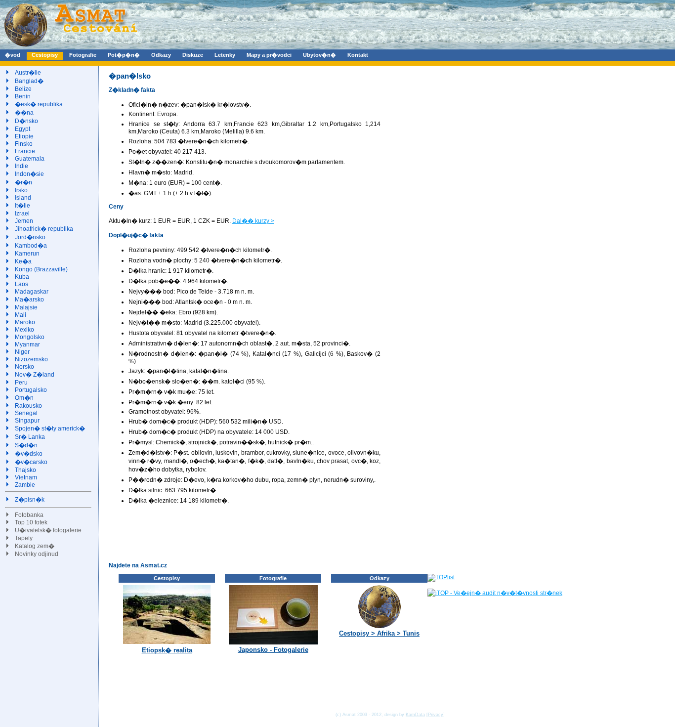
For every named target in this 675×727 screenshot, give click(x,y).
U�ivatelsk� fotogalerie (48, 530)
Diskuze (192, 55)
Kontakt (357, 55)
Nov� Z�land (34, 374)
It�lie (22, 205)
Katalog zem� (34, 546)
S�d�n (26, 445)
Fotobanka (29, 515)
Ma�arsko (29, 299)
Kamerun (27, 253)
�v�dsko (28, 453)
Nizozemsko (31, 359)
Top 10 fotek (31, 522)
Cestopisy (45, 55)
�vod (12, 55)
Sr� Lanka (30, 436)
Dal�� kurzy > (253, 220)
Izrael (22, 213)
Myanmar (27, 344)
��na (24, 112)
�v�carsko (31, 462)
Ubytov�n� (319, 55)
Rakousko (28, 405)
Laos (21, 284)
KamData (415, 714)
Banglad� (29, 81)
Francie (25, 151)
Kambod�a (31, 245)
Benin (23, 96)
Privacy (435, 714)
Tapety (24, 538)
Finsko (24, 143)
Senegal (26, 413)
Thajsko (25, 470)
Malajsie (26, 307)
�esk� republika (39, 104)
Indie (21, 166)
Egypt (22, 129)
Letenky (224, 55)
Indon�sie (29, 174)
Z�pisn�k (29, 499)
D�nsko (26, 121)
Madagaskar (31, 291)
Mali (20, 314)
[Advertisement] (288, 533)
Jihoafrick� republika (44, 228)
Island (23, 197)
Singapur (27, 420)
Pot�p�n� (124, 55)
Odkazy (161, 55)
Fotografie (82, 55)
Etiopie (24, 136)
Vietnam (26, 477)
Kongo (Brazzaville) (41, 269)
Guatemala (29, 158)
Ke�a (23, 261)
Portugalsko (31, 389)
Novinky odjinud (36, 554)
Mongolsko (29, 337)
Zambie (25, 484)
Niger (22, 351)
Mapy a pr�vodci (269, 55)
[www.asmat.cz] (70, 47)
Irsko (21, 190)
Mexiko (24, 329)
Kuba (22, 276)
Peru (21, 382)
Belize (23, 89)
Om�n (24, 397)
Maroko (25, 322)
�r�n (23, 182)
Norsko (24, 366)
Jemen (24, 220)
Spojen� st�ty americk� (50, 428)
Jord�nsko (30, 237)
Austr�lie (28, 72)
